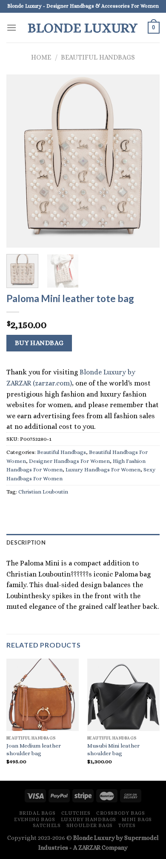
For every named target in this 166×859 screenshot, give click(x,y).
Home (41, 57)
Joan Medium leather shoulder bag (33, 749)
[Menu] (11, 27)
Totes (126, 825)
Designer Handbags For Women (69, 461)
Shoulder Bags (89, 825)
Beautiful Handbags (98, 57)
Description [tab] (26, 542)
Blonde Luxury (82, 27)
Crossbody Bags (120, 813)
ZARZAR (89, 847)
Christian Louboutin (43, 491)
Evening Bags (34, 819)
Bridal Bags (37, 813)
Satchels (47, 825)
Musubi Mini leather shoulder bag (113, 749)
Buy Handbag (39, 343)
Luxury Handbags (88, 819)
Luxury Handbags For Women (103, 469)
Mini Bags (137, 819)
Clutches (76, 813)
